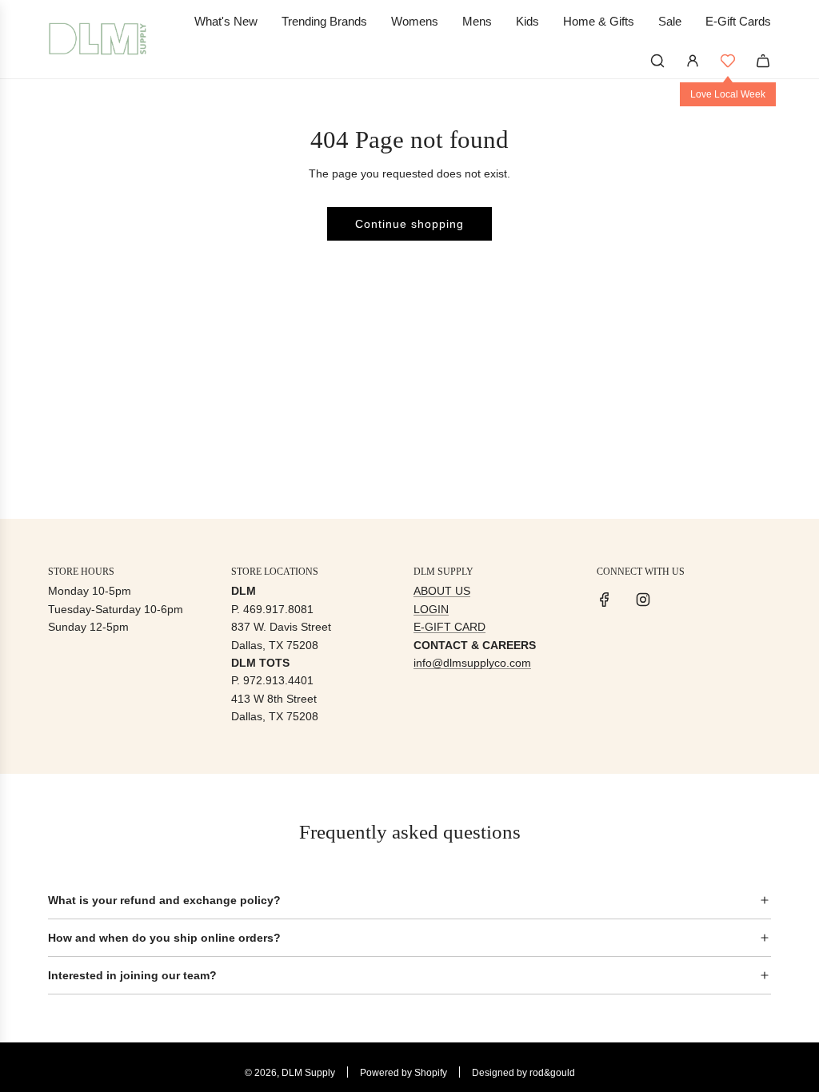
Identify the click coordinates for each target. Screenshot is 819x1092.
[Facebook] (604, 599)
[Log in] (692, 60)
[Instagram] (643, 599)
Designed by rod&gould (523, 1072)
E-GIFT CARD (449, 626)
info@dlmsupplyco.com (472, 662)
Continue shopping (409, 223)
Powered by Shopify (403, 1072)
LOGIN (431, 609)
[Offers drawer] (727, 60)
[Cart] (763, 60)
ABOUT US (441, 590)
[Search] (657, 60)
